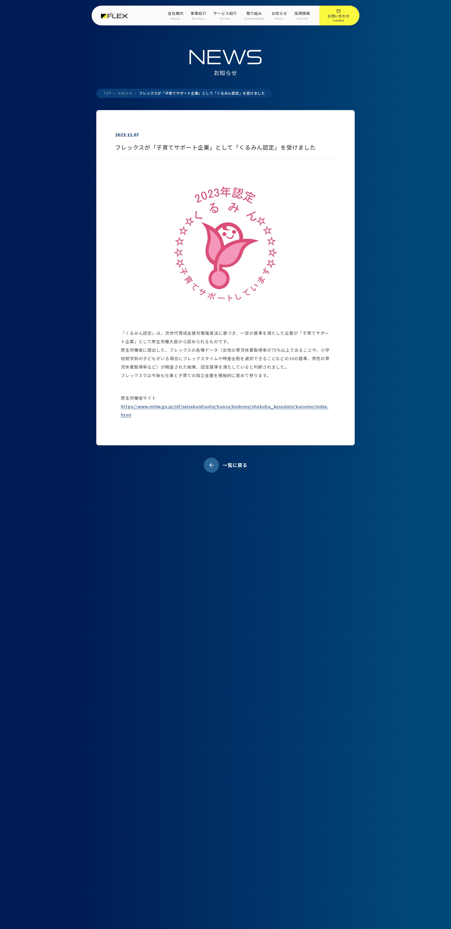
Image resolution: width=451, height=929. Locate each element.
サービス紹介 (225, 15)
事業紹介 (198, 15)
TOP (107, 93)
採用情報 (302, 15)
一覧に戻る (235, 465)
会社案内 (175, 15)
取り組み (254, 15)
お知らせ (279, 15)
